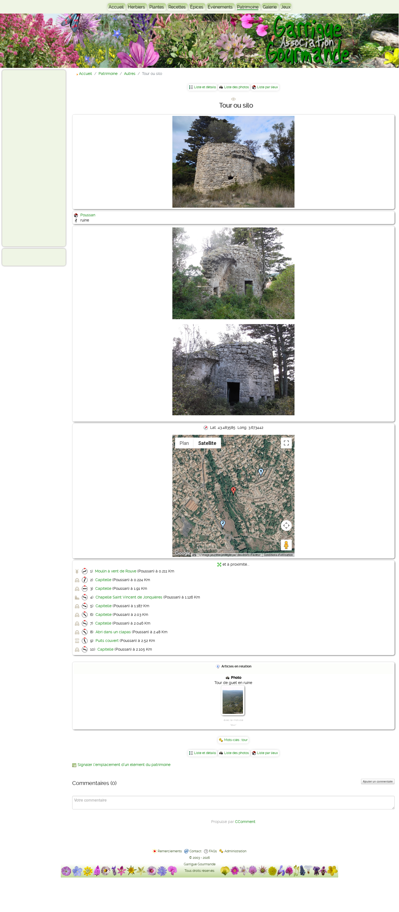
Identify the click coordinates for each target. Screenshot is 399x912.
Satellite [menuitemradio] (207, 443)
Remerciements (170, 851)
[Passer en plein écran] (286, 443)
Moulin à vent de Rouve (115, 571)
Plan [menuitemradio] (184, 443)
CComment (245, 821)
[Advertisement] (26, 158)
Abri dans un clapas (113, 632)
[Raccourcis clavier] (194, 555)
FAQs (213, 851)
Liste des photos (236, 87)
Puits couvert (107, 640)
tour (245, 740)
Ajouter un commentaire (378, 781)
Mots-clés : (233, 740)
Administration (235, 851)
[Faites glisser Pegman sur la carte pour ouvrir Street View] (286, 545)
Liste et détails (205, 87)
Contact (195, 851)
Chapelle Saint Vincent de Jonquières (129, 597)
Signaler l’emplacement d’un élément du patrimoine (124, 764)
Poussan (87, 215)
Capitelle (103, 580)
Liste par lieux (267, 87)
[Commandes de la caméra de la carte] (286, 525)
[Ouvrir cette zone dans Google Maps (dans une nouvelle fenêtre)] (183, 553)
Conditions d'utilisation (278, 554)
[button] (261, 472)
